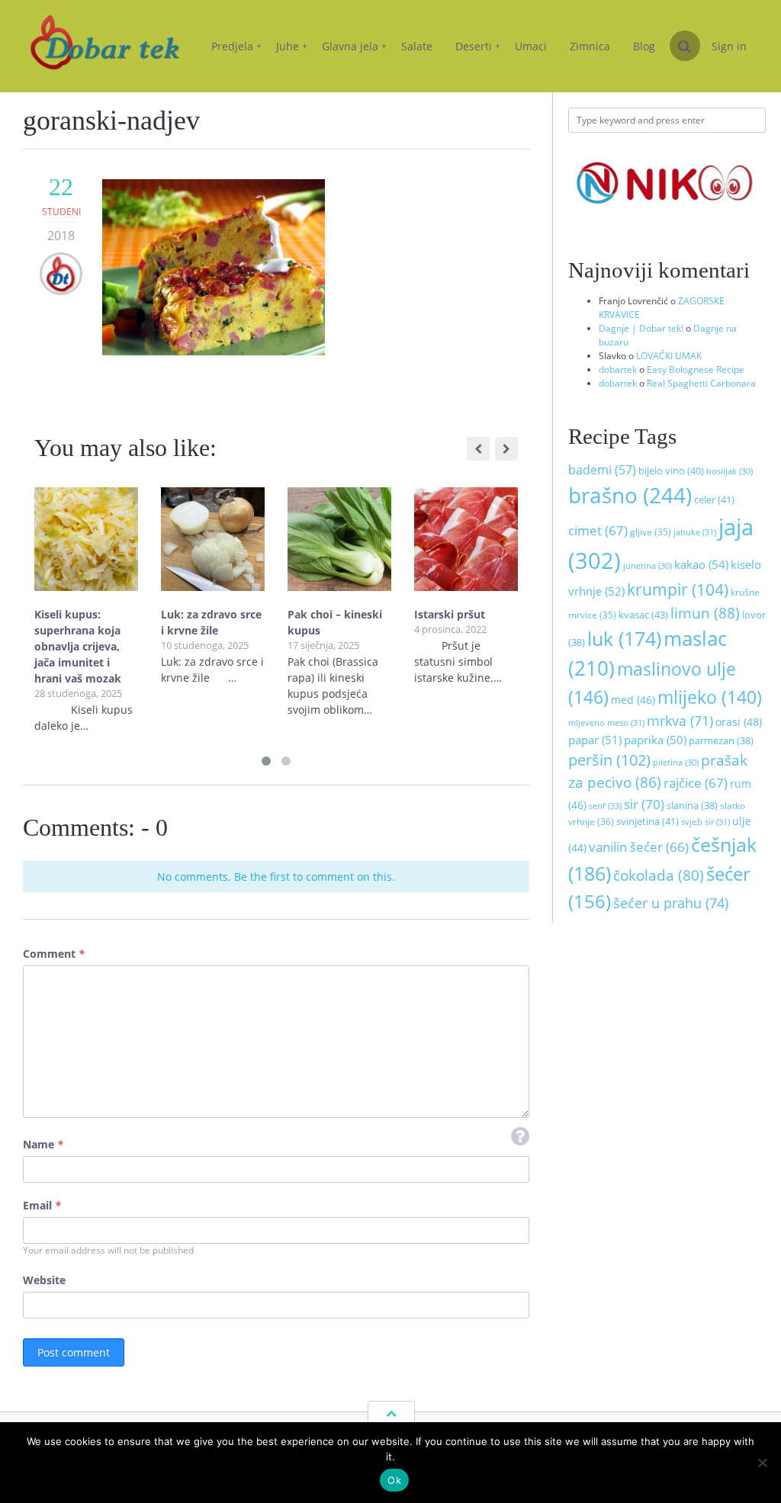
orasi (738, 722)
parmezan (721, 740)
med (633, 699)
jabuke (694, 532)
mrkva (680, 720)
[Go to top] (391, 1413)
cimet (598, 530)
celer (714, 499)
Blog (644, 46)
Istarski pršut (449, 614)
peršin (609, 759)
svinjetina (647, 821)
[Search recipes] (685, 46)
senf (605, 805)
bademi (602, 469)
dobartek (618, 369)
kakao (701, 565)
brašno (630, 494)
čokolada (658, 875)
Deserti (477, 46)
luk (624, 638)
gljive (650, 531)
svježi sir (705, 821)
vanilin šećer (639, 847)
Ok (394, 1480)
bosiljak (729, 471)
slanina (692, 805)
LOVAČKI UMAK (669, 355)
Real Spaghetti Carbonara (701, 383)
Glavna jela (354, 46)
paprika (655, 739)
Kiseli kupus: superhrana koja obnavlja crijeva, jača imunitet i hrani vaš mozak (77, 646)
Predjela (236, 46)
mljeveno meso (606, 722)
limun (705, 612)
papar (595, 739)
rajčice (696, 783)
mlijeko (709, 697)
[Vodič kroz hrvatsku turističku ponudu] (667, 216)
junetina (647, 565)
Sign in (729, 46)
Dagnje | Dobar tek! (641, 328)
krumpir (677, 589)
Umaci (531, 46)
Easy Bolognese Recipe (695, 369)
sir (644, 804)
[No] (762, 1462)
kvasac (643, 614)
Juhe (291, 46)
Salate (416, 46)
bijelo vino (671, 470)
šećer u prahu (670, 903)
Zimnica (590, 46)
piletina (676, 762)
